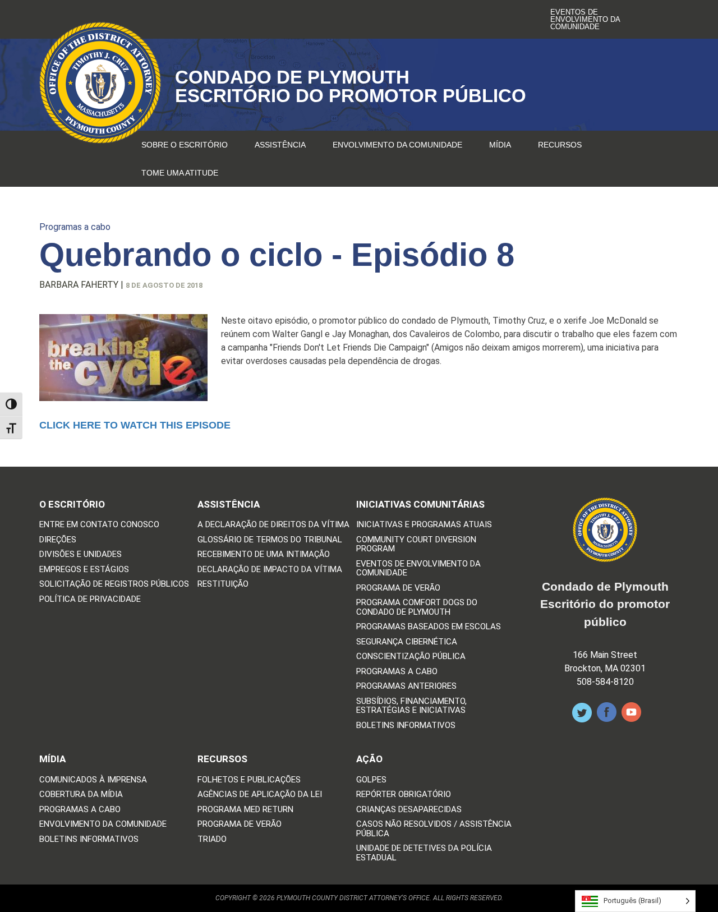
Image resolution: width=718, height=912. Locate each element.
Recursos (560, 144)
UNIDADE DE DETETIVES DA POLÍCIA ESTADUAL (424, 853)
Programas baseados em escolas (428, 627)
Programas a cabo (75, 227)
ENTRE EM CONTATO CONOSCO (99, 524)
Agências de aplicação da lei (259, 794)
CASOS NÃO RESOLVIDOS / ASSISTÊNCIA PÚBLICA (434, 828)
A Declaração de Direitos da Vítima (273, 524)
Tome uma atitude (179, 172)
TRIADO (212, 839)
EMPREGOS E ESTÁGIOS (84, 569)
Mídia (500, 144)
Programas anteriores (406, 686)
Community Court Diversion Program (416, 544)
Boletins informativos (405, 725)
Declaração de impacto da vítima (269, 569)
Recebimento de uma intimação (263, 554)
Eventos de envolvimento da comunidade (585, 19)
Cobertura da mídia (81, 794)
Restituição (222, 584)
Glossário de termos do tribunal (269, 540)
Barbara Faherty (78, 284)
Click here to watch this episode (135, 425)
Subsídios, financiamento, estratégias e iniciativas (411, 706)
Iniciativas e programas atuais (424, 524)
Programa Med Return (245, 809)
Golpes (371, 780)
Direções (57, 540)
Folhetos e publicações (249, 780)
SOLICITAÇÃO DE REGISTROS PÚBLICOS (114, 584)
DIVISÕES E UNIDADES (80, 554)
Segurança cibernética (406, 642)
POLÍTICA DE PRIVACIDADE (90, 599)
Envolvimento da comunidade (397, 144)
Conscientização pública (411, 656)
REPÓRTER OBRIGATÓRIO (403, 794)
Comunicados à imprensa (93, 780)
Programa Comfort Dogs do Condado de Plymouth (416, 607)
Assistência (280, 144)
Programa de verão (398, 588)
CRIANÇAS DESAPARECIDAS (409, 809)
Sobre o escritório (184, 144)
